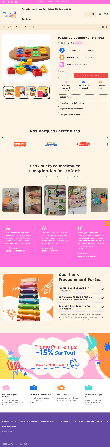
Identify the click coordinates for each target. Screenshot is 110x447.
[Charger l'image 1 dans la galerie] (8, 91)
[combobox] (90, 14)
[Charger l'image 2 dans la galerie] (20, 91)
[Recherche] (93, 14)
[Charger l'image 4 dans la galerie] (42, 91)
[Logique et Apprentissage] (103, 27)
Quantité (61, 71)
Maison (4, 27)
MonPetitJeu (12, 444)
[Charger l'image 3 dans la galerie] (31, 91)
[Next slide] (103, 200)
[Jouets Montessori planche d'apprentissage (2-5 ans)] (107, 27)
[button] (104, 14)
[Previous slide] (6, 200)
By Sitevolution (23, 444)
